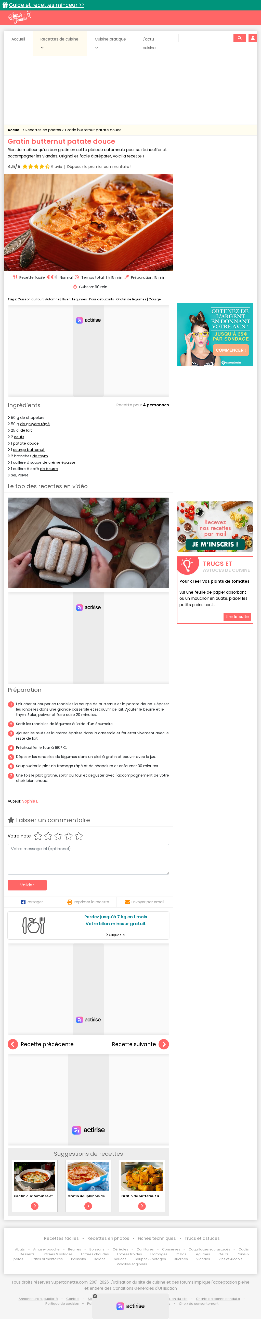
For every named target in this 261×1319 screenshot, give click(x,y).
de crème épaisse (59, 462)
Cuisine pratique (110, 39)
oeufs (19, 436)
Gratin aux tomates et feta (37, 1196)
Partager (35, 901)
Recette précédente (47, 1044)
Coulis (244, 1249)
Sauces (120, 1259)
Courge (155, 299)
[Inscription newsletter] (215, 526)
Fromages (158, 1254)
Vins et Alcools (230, 1259)
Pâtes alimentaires (47, 1259)
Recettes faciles (61, 1238)
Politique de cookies (62, 1303)
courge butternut (29, 449)
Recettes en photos (43, 129)
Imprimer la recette (91, 901)
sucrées (181, 1259)
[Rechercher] (239, 38)
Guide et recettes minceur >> (46, 5)
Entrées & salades (58, 1254)
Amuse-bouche (46, 1249)
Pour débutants (101, 299)
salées (100, 1259)
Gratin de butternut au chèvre (147, 1196)
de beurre (49, 468)
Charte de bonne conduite (218, 1299)
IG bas (181, 1254)
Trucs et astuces (202, 1238)
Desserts (27, 1254)
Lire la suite (237, 616)
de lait (26, 430)
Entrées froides (129, 1254)
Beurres (74, 1249)
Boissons (96, 1249)
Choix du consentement (198, 1303)
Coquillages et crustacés (209, 1249)
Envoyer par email (148, 901)
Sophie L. (30, 801)
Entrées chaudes (95, 1254)
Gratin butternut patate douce (93, 129)
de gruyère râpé (35, 424)
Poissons (78, 1259)
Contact (73, 1299)
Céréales (120, 1249)
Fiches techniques (157, 1238)
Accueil (18, 39)
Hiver (66, 299)
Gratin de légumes (131, 299)
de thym (40, 456)
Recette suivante (134, 1044)
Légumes (79, 299)
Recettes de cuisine (60, 39)
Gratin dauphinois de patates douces (100, 1196)
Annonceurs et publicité (38, 1299)
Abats (20, 1249)
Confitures (145, 1249)
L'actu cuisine (149, 43)
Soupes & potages (150, 1259)
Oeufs (223, 1254)
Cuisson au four (30, 299)
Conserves (171, 1249)
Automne (52, 299)
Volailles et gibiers (132, 1264)
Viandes (203, 1259)
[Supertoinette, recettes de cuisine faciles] (19, 17)
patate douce (26, 443)
